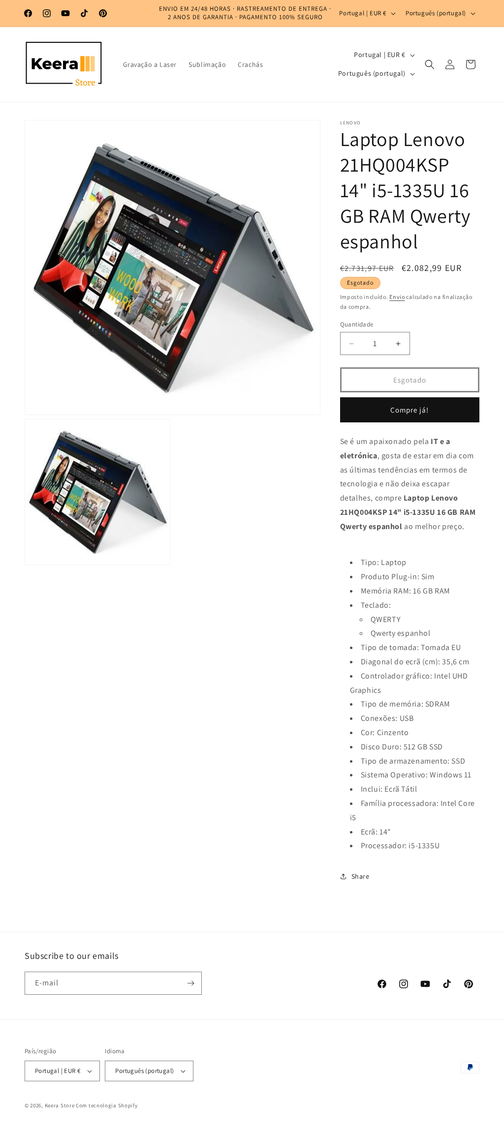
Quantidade (357, 324)
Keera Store (60, 1105)
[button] (430, 64)
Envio (397, 296)
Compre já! (409, 410)
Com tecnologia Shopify (106, 1105)
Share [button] (360, 876)
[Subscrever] (190, 983)
